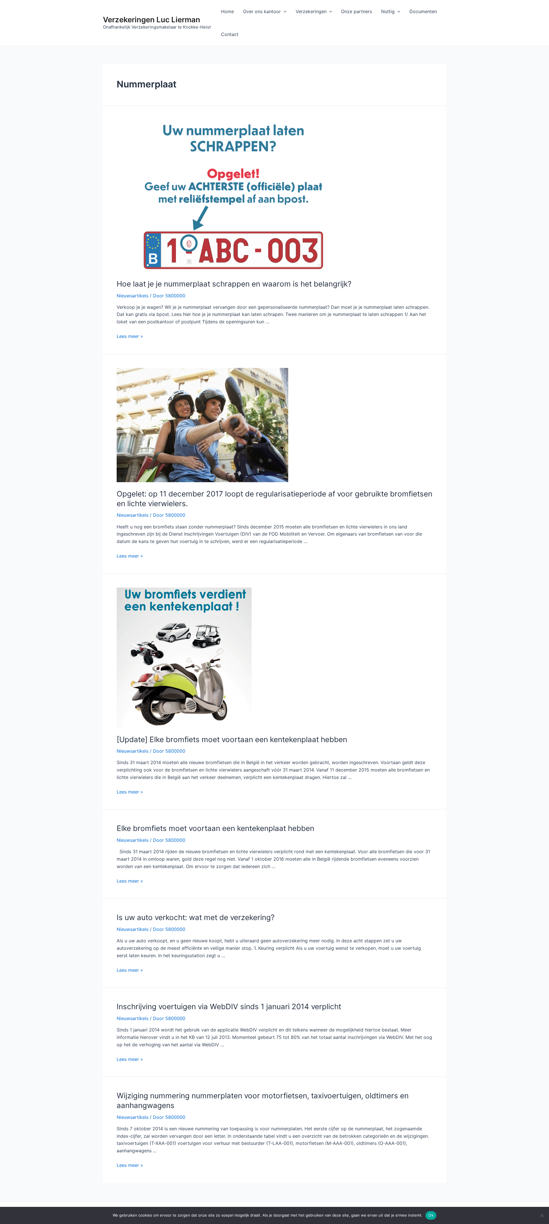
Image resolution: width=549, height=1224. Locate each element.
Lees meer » (130, 336)
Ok (430, 1215)
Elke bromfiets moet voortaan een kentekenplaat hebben (215, 828)
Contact (229, 34)
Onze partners (356, 11)
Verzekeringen (311, 11)
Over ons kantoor (262, 11)
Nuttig (388, 11)
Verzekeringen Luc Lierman (151, 19)
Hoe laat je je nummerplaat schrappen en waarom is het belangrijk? (234, 283)
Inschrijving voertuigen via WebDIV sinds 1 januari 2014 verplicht (229, 1006)
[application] (284, 11)
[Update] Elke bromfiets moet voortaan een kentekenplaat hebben (232, 739)
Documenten (423, 11)
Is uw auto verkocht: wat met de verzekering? (195, 917)
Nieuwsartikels (132, 296)
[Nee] (542, 1215)
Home (227, 11)
